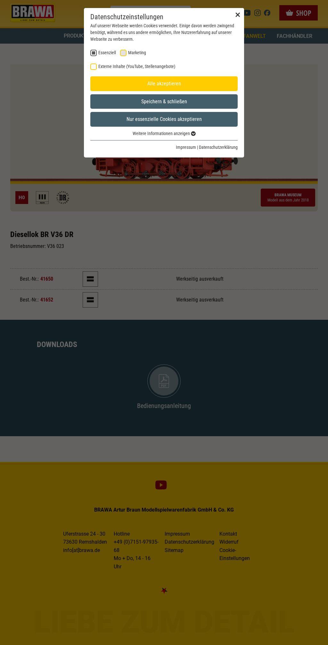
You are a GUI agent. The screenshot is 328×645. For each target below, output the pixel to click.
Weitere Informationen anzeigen (162, 133)
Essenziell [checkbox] (107, 52)
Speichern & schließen (164, 101)
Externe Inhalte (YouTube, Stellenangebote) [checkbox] (136, 66)
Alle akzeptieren (164, 84)
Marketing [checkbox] (137, 52)
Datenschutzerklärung (218, 147)
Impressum (186, 147)
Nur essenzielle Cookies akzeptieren (164, 119)
